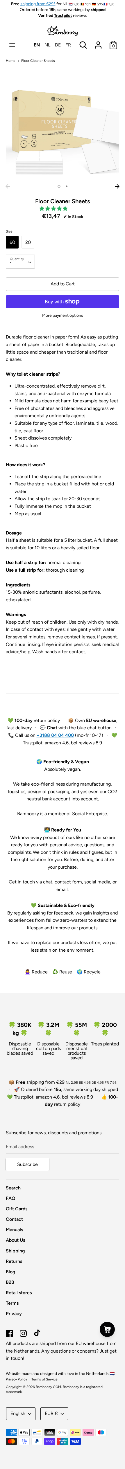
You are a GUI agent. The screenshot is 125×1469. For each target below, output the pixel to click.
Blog (10, 1271)
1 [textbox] (11, 264)
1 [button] (59, 186)
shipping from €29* (38, 3)
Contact (14, 1219)
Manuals (14, 1229)
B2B (10, 1282)
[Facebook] (9, 1332)
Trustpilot (63, 15)
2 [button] (66, 186)
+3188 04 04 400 (55, 735)
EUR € (51, 1413)
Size (9, 231)
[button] (54, 208)
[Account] (98, 43)
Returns (14, 1261)
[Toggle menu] (12, 44)
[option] (62, 124)
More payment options (62, 315)
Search (13, 1188)
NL (47, 45)
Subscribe (27, 1164)
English (17, 1413)
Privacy (14, 1313)
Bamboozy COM (48, 1387)
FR (68, 45)
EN (36, 45)
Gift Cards (16, 1208)
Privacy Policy (16, 1379)
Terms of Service (44, 1379)
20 (28, 242)
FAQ (10, 1198)
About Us (15, 1240)
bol (74, 743)
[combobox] (20, 262)
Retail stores (19, 1292)
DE (58, 45)
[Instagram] (23, 1332)
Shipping (15, 1251)
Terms (12, 1303)
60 (12, 242)
